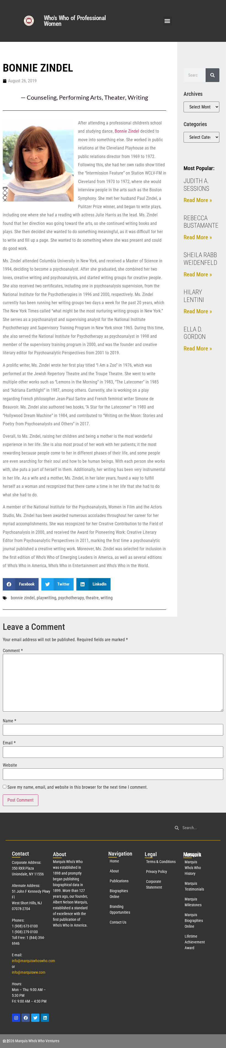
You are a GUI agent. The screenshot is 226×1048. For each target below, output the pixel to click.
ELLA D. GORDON (195, 333)
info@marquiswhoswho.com (33, 961)
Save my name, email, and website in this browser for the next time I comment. (77, 787)
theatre (92, 597)
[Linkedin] (45, 1018)
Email (9, 743)
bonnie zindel (23, 597)
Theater (114, 97)
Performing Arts (80, 97)
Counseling (42, 97)
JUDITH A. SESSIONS (196, 184)
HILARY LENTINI (194, 296)
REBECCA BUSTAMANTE (201, 222)
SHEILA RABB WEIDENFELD (200, 258)
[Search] (212, 75)
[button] (167, 21)
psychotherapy (71, 597)
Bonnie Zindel (127, 131)
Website (10, 765)
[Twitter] (35, 1018)
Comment (13, 651)
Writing (138, 97)
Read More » (198, 200)
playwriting (46, 597)
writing (107, 597)
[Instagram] (16, 1018)
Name (9, 721)
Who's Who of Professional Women (75, 21)
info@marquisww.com (28, 972)
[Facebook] (25, 1018)
